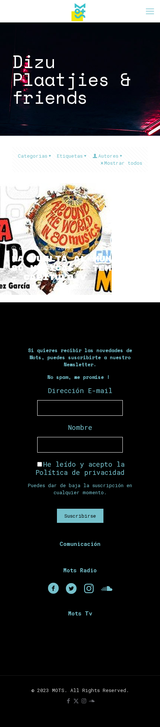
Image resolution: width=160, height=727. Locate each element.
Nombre (80, 427)
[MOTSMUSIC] (80, 11)
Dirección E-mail (80, 390)
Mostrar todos (123, 163)
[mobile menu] (150, 11)
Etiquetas (70, 155)
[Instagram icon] (84, 700)
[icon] (92, 700)
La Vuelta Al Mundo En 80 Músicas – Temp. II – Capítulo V (77, 268)
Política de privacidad (80, 472)
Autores (108, 155)
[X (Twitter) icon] (76, 700)
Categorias (32, 155)
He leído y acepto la (80, 468)
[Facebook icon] (68, 700)
